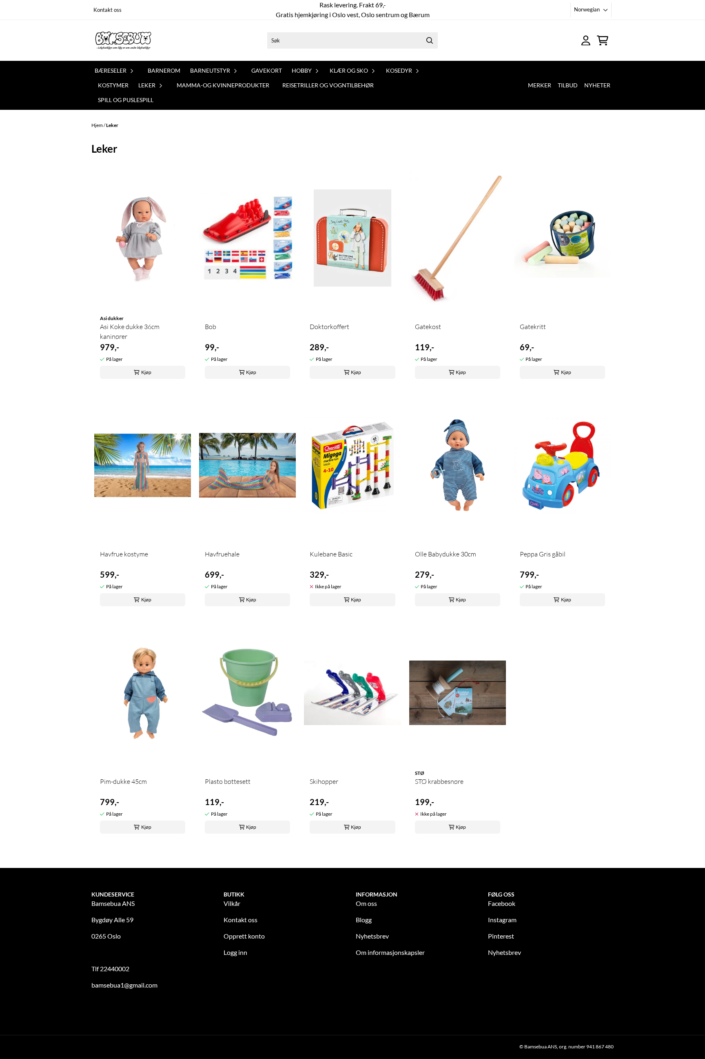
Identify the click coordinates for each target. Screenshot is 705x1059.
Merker (539, 85)
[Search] (429, 40)
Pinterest (501, 936)
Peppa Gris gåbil (542, 554)
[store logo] (123, 40)
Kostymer (113, 85)
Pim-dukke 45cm (123, 781)
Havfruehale (222, 554)
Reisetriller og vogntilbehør (328, 85)
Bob (210, 327)
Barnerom (164, 70)
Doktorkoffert (329, 327)
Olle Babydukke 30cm (445, 554)
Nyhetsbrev (372, 936)
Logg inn (235, 952)
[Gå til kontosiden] (586, 40)
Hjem (97, 125)
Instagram (502, 919)
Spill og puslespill (125, 99)
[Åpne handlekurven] (603, 40)
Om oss (366, 903)
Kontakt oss (107, 10)
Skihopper (324, 781)
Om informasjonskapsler (390, 952)
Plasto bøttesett (228, 781)
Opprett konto (244, 936)
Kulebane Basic (331, 554)
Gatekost (428, 327)
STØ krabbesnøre (439, 781)
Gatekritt (533, 327)
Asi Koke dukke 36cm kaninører (130, 331)
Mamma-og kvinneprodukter (223, 85)
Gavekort (266, 70)
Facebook (501, 903)
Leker (112, 125)
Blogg (364, 919)
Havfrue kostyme (124, 554)
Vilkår (232, 903)
